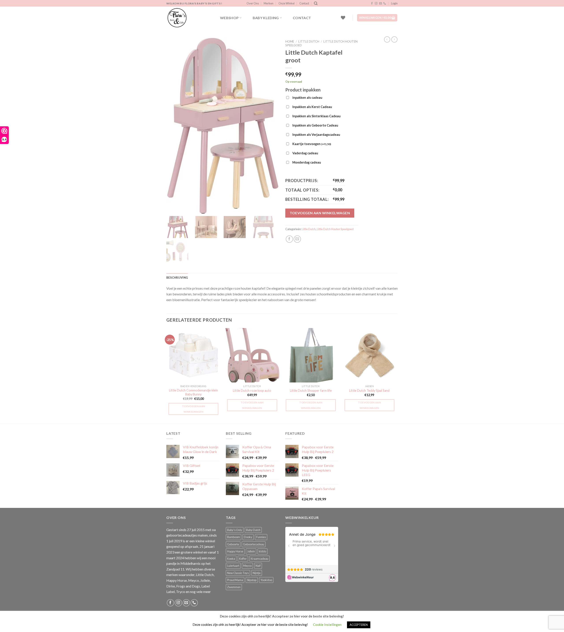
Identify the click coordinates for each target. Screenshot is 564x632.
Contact (304, 3)
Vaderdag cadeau (305, 153)
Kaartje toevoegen (311, 144)
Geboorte (233, 544)
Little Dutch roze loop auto (252, 390)
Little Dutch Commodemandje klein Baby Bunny (193, 392)
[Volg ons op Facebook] (372, 3)
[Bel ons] (384, 3)
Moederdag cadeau (306, 162)
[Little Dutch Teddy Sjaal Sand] (369, 355)
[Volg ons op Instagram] (376, 3)
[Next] (396, 375)
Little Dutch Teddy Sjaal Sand (369, 390)
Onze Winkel (286, 3)
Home (289, 41)
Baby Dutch (253, 530)
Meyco (247, 565)
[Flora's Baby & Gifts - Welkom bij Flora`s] (188, 18)
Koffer (243, 558)
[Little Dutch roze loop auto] (252, 355)
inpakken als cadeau (307, 97)
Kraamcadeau (259, 558)
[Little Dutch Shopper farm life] (311, 355)
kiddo (262, 551)
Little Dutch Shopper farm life (311, 390)
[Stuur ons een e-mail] (380, 3)
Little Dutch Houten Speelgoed (335, 229)
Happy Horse (235, 551)
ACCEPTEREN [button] (359, 624)
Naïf (258, 565)
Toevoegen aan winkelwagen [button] (193, 409)
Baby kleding (266, 18)
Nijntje (257, 573)
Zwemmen (234, 587)
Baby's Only (234, 530)
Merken (268, 3)
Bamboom (233, 537)
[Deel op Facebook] (289, 239)
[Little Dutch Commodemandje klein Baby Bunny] (193, 355)
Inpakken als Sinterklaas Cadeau (316, 116)
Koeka (231, 558)
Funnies (261, 537)
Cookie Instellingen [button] (327, 624)
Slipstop (251, 580)
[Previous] (166, 375)
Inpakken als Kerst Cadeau (312, 107)
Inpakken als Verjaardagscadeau (316, 134)
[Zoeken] (315, 3)
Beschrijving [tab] (177, 277)
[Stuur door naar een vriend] (297, 239)
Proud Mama (235, 580)
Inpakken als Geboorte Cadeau (315, 125)
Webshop (229, 18)
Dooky (248, 537)
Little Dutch (308, 41)
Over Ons (253, 3)
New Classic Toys (238, 573)
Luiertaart (233, 565)
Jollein (251, 551)
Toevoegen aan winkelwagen (320, 213)
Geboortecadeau (253, 544)
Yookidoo (266, 580)
